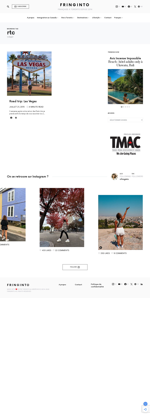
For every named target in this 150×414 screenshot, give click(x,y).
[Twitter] (135, 6)
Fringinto (75, 5)
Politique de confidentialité (97, 285)
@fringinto (124, 179)
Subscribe (22, 6)
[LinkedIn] (141, 284)
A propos (62, 285)
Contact (78, 285)
